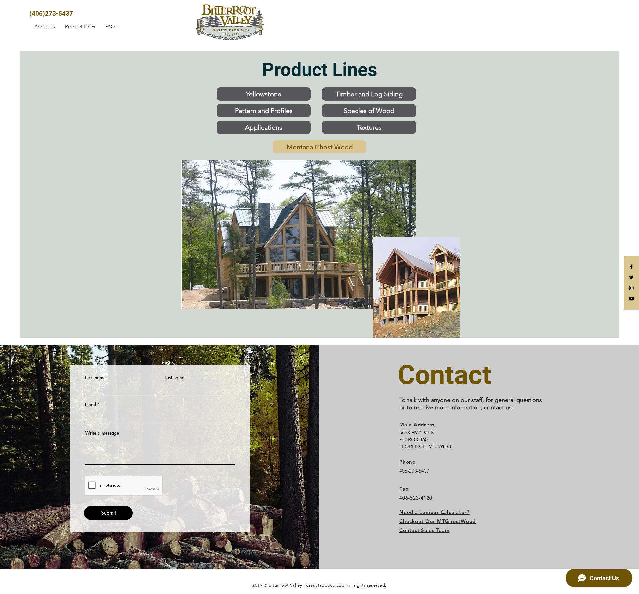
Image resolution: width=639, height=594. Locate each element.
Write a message (102, 433)
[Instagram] (631, 288)
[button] (424, 530)
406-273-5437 (414, 471)
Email (90, 404)
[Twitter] (631, 277)
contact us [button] (498, 407)
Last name (174, 377)
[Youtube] (631, 299)
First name (95, 377)
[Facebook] (631, 267)
